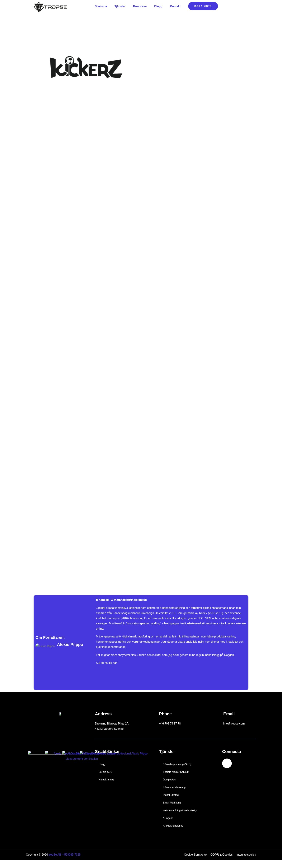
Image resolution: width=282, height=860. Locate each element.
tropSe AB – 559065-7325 (65, 854)
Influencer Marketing (174, 787)
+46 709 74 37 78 (170, 723)
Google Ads (169, 779)
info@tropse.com (234, 723)
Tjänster (120, 6)
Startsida (101, 6)
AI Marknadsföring (173, 825)
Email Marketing (172, 802)
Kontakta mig (106, 779)
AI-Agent (168, 818)
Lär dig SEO (105, 771)
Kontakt (175, 6)
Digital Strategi (171, 795)
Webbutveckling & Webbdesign (180, 810)
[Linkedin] (227, 763)
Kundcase (140, 6)
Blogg (158, 6)
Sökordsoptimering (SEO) (177, 764)
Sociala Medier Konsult (176, 771)
